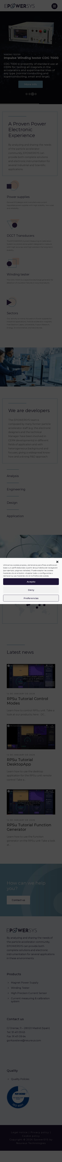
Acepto (31, 581)
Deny (31, 589)
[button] (57, 561)
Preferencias (31, 598)
